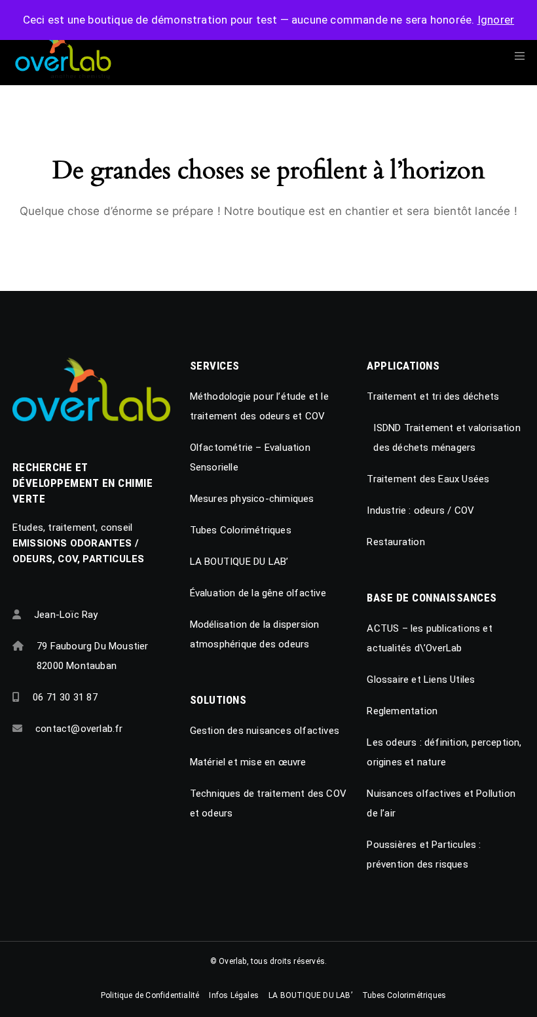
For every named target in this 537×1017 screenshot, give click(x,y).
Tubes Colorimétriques (240, 530)
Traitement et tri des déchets (433, 396)
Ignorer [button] (495, 19)
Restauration (395, 542)
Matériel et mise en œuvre (248, 762)
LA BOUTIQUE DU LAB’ (239, 561)
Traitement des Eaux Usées (428, 479)
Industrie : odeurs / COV (420, 510)
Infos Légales (234, 995)
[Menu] (515, 55)
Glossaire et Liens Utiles (421, 679)
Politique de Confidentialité (150, 995)
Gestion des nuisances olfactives (264, 731)
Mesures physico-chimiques (252, 499)
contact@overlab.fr (79, 729)
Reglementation (402, 711)
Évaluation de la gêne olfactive (258, 593)
